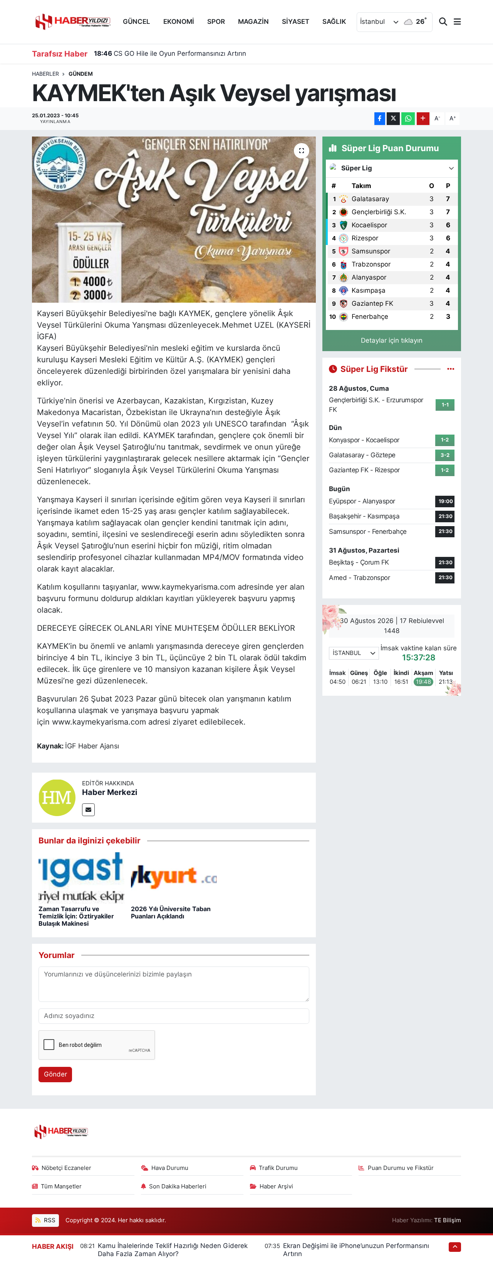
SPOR (216, 21)
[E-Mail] (88, 809)
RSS (48, 1220)
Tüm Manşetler (61, 1186)
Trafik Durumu (278, 1168)
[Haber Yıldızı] (72, 21)
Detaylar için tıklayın (392, 340)
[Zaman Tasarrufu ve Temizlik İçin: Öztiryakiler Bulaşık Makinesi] (81, 877)
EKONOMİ (178, 21)
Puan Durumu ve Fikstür (401, 1168)
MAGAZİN (253, 21)
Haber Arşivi (276, 1186)
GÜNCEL (136, 21)
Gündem (81, 73)
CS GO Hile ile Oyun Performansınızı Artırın (170, 53)
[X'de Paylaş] (393, 118)
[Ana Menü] (454, 22)
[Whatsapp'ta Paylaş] (408, 118)
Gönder (55, 1074)
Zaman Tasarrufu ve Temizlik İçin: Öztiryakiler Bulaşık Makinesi (76, 916)
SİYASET (295, 21)
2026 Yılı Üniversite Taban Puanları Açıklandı (171, 912)
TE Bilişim (447, 1220)
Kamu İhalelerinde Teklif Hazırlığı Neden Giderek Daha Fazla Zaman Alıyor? (173, 1250)
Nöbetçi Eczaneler (66, 1168)
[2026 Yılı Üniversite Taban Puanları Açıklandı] (174, 877)
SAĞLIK (334, 21)
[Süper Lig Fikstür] (450, 369)
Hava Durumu (169, 1168)
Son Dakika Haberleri (177, 1186)
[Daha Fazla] (423, 118)
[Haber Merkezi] (57, 797)
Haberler (45, 73)
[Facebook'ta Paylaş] (379, 118)
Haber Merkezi (109, 792)
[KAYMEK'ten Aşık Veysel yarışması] (174, 220)
